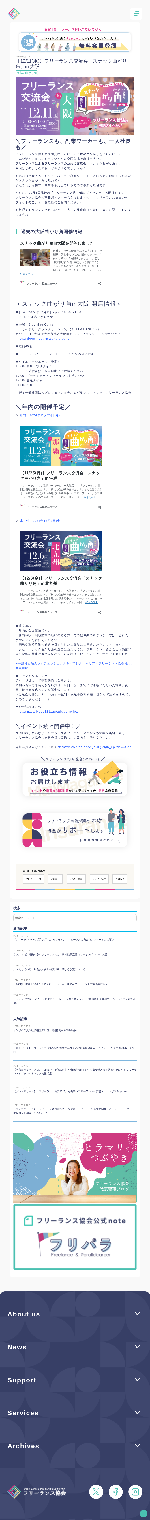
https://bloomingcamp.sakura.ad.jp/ (43, 338)
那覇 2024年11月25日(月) (40, 415)
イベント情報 (76, 879)
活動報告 (55, 879)
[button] (143, 1513)
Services (23, 1413)
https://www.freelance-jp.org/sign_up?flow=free (94, 747)
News (17, 1347)
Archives (24, 1446)
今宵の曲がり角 (26, 73)
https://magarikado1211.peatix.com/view (47, 711)
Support (22, 1380)
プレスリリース (33, 879)
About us (24, 1314)
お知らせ (119, 879)
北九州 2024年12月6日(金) (40, 520)
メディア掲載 (99, 879)
